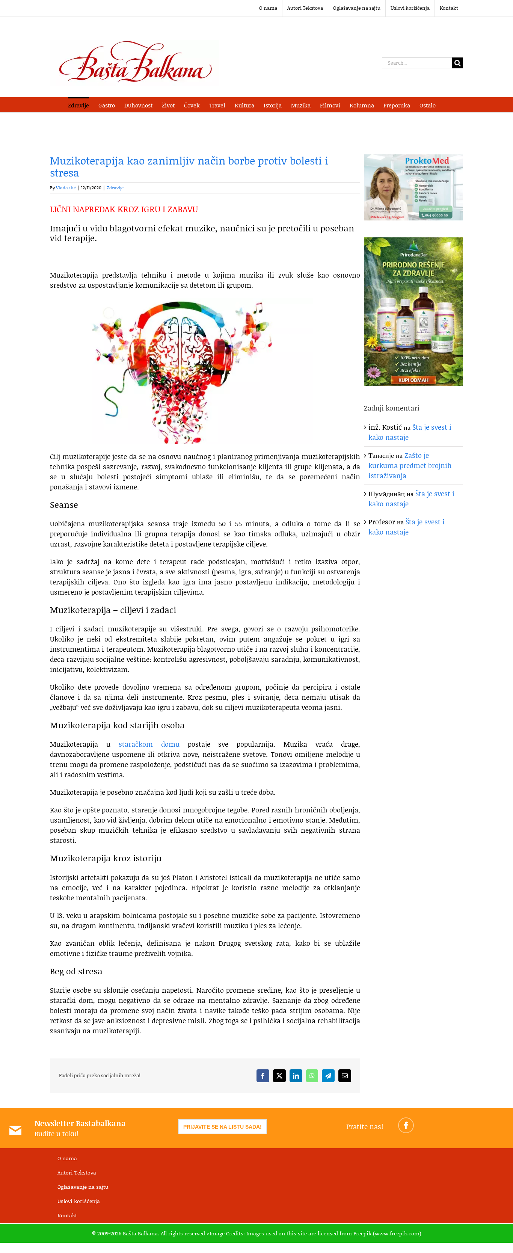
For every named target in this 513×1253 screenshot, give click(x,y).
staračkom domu (149, 744)
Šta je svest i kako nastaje (406, 527)
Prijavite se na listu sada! (222, 1127)
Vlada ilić (66, 187)
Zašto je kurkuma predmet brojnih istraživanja (410, 465)
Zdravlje (115, 187)
